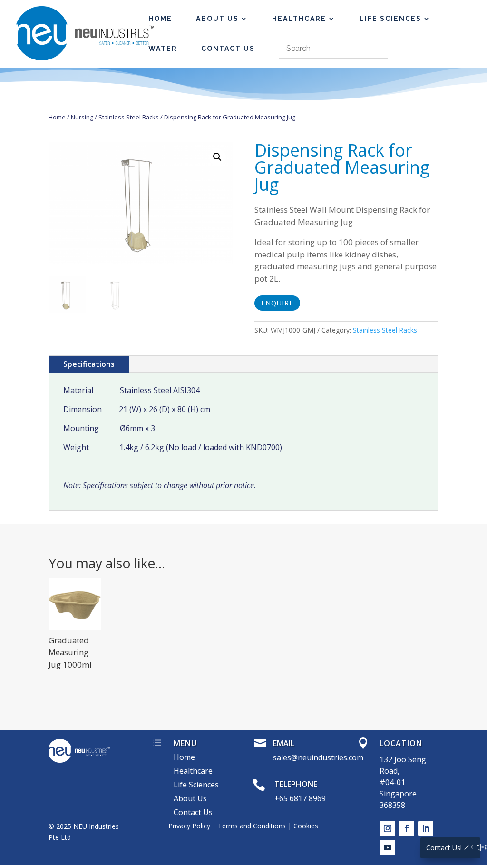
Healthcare (299, 18)
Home (57, 117)
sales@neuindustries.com (318, 757)
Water (162, 48)
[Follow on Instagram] (387, 828)
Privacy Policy (189, 825)
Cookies (305, 825)
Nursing (82, 117)
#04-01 (392, 782)
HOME (160, 18)
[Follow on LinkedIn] (425, 828)
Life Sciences (390, 18)
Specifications (89, 364)
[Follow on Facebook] (406, 828)
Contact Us (228, 48)
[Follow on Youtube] (387, 847)
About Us (217, 18)
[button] (217, 157)
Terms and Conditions (252, 825)
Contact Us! (444, 847)
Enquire (277, 302)
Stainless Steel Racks (128, 117)
